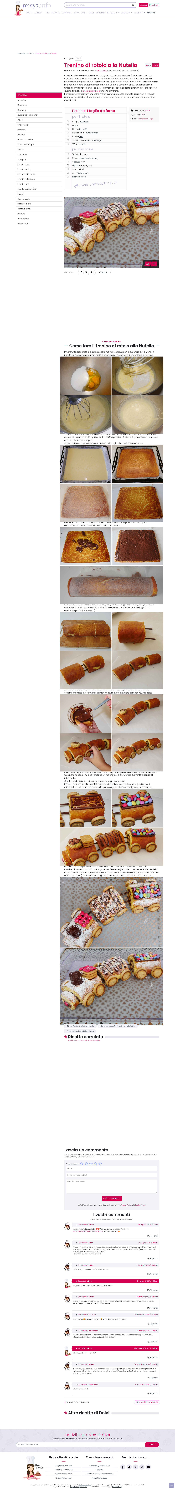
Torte (84, 13)
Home (20, 54)
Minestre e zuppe (26, 144)
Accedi (143, 5)
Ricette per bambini (27, 189)
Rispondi (154, 1236)
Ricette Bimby (24, 169)
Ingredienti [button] (112, 13)
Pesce (20, 149)
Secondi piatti (24, 204)
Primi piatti (22, 159)
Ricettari (100, 13)
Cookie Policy (140, 1205)
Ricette (29, 13)
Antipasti (38, 13)
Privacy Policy (126, 1205)
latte (81, 137)
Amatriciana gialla (99, 1478)
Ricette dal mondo (26, 174)
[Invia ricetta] (154, 264)
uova (75, 125)
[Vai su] (171, 1485)
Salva (104, 272)
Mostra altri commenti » (147, 1402)
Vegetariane (23, 219)
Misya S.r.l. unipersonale (78, 1487)
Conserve (22, 105)
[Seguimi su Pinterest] (135, 1467)
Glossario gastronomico (99, 1466)
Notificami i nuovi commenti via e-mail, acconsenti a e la (112, 1205)
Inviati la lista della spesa (97, 183)
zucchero (84, 122)
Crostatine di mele (63, 1478)
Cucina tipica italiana (27, 115)
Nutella (83, 144)
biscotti (77, 162)
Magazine (151, 13)
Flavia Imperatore (101, 70)
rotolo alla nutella (91, 91)
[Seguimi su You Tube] (148, 1467)
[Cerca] (133, 5)
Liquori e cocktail (25, 139)
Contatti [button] (139, 13)
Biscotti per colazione (63, 1470)
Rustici (20, 194)
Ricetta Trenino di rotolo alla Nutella (80, 1026)
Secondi (56, 13)
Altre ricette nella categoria (111, 1421)
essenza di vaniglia (93, 140)
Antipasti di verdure (63, 1466)
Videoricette (23, 224)
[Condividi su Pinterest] (91, 271)
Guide (91, 13)
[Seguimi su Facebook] (122, 1467)
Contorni (66, 13)
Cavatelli (99, 1470)
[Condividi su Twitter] (86, 271)
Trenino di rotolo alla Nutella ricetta (80, 1031)
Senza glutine (24, 209)
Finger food (23, 125)
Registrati (153, 5)
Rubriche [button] (126, 13)
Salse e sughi (24, 199)
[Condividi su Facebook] (81, 271)
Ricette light (23, 184)
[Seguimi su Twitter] (129, 1467)
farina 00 (83, 129)
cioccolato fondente (88, 158)
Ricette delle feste (26, 179)
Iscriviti (152, 1444)
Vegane (21, 214)
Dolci (76, 13)
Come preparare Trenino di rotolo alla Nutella (118, 1026)
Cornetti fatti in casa (63, 1474)
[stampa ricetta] (147, 264)
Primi (47, 13)
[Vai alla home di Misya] (32, 8)
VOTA (156, 65)
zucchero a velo (79, 177)
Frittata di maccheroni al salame (99, 1474)
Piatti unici (22, 154)
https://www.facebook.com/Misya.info (88, 1231)
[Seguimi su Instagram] (142, 1467)
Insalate (21, 130)
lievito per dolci (91, 133)
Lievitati (21, 135)
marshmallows (82, 173)
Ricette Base (23, 164)
